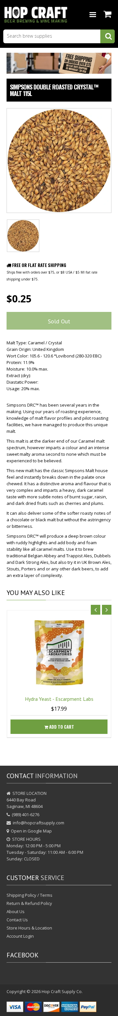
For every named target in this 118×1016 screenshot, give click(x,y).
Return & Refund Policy (29, 903)
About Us (16, 911)
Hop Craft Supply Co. (62, 991)
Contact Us (17, 920)
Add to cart (61, 726)
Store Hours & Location (29, 928)
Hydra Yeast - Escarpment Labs (59, 699)
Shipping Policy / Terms (29, 895)
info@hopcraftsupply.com (38, 823)
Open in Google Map (31, 831)
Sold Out (59, 321)
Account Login (20, 936)
